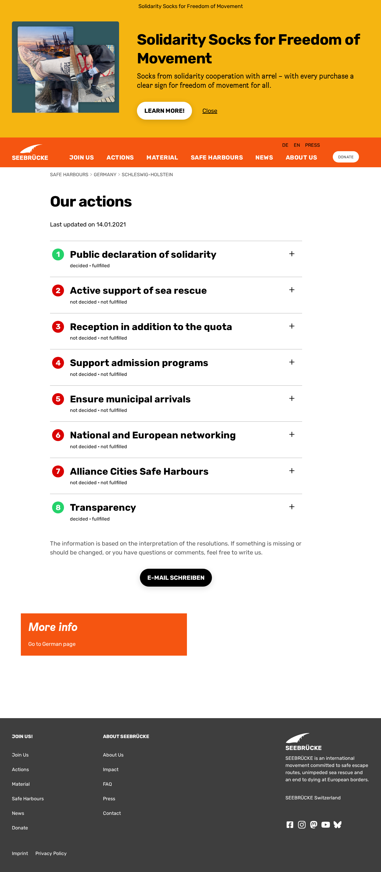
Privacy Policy (51, 853)
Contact (112, 813)
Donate (346, 157)
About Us (301, 157)
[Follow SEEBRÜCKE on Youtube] (325, 824)
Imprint (20, 853)
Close (209, 110)
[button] (176, 259)
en (297, 145)
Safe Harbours (217, 157)
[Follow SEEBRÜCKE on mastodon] (313, 824)
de (285, 145)
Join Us (81, 157)
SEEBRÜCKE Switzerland (313, 798)
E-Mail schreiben (175, 577)
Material (162, 157)
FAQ (107, 784)
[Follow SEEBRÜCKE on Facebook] (289, 824)
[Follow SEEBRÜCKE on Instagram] (301, 824)
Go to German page (35, 615)
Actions (120, 157)
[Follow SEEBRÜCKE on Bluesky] (337, 824)
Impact (110, 769)
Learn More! (164, 110)
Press (312, 145)
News (264, 157)
